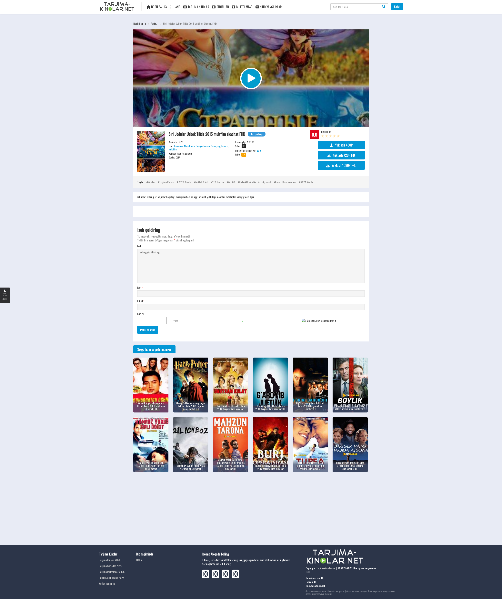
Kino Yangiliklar (271, 7)
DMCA (139, 560)
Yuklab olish (202, 182)
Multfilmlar (244, 7)
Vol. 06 (231, 182)
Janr (177, 7)
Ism (140, 287)
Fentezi (154, 23)
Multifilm (173, 149)
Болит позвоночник (285, 182)
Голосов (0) (326, 131)
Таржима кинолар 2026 (111, 577)
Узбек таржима (107, 583)
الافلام (267, 182)
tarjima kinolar (166, 182)
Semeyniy (215, 146)
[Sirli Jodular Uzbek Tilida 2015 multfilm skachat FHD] (151, 151)
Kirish (397, 6)
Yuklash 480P (344, 144)
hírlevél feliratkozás (249, 182)
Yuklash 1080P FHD (344, 165)
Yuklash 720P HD (344, 155)
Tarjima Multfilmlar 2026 (112, 572)
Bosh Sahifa (159, 7)
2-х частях (218, 182)
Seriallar (222, 7)
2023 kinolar (185, 182)
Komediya (178, 146)
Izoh (139, 246)
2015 (259, 150)
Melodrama (189, 146)
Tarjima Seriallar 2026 (110, 566)
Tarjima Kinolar (198, 7)
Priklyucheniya (203, 146)
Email (141, 301)
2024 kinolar (307, 182)
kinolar (151, 182)
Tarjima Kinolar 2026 (109, 560)
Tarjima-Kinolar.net (326, 568)
